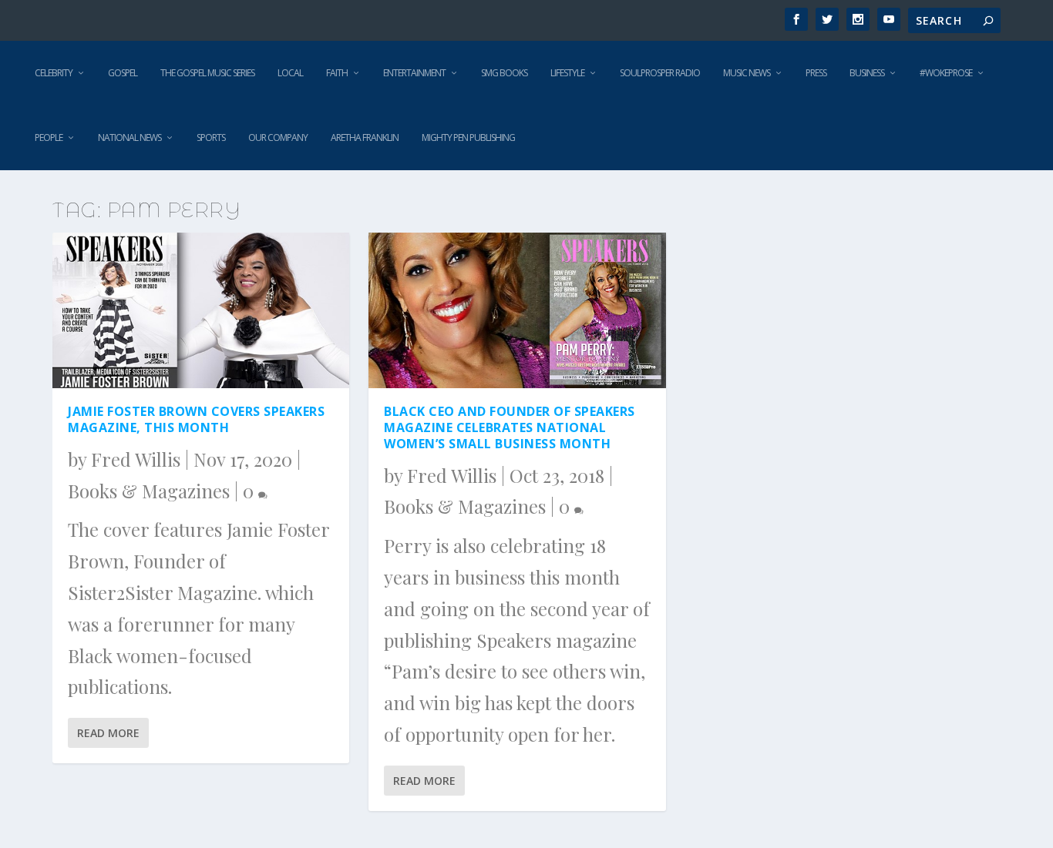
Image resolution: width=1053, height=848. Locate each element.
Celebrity (53, 72)
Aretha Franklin (365, 137)
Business (866, 72)
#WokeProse (946, 72)
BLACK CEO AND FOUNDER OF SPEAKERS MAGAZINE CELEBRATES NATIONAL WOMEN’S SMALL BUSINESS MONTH (509, 427)
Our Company (278, 137)
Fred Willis (135, 459)
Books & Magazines (149, 490)
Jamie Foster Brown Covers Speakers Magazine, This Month (196, 419)
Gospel (122, 72)
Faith (337, 72)
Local (290, 72)
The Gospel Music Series (207, 72)
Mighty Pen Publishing (468, 137)
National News (129, 137)
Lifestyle (567, 72)
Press (816, 72)
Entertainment (414, 72)
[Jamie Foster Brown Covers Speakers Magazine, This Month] (200, 310)
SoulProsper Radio (660, 72)
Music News (746, 72)
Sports (211, 137)
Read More (108, 733)
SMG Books (504, 72)
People (48, 137)
